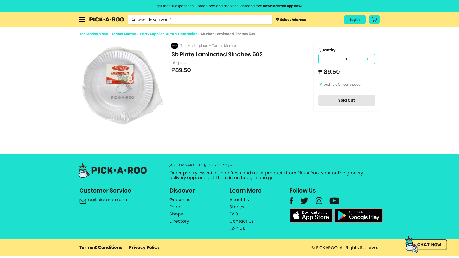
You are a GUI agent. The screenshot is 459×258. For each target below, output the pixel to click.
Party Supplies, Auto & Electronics (168, 34)
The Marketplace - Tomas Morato (107, 34)
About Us (239, 199)
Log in (355, 19)
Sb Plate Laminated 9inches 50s (228, 34)
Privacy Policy (144, 247)
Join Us (237, 228)
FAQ (234, 214)
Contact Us (242, 221)
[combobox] (200, 19)
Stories (237, 206)
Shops (176, 214)
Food (174, 206)
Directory (179, 221)
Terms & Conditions (100, 247)
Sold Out (346, 100)
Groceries (179, 199)
